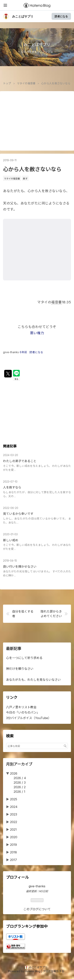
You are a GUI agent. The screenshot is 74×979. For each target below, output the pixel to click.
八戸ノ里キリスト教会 (21, 707)
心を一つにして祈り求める (24, 658)
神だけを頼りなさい (19, 669)
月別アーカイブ (19, 764)
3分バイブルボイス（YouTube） (28, 718)
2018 (13, 852)
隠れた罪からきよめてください (51, 614)
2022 (13, 822)
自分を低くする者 (22, 614)
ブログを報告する (53, 971)
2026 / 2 (20, 787)
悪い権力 (37, 333)
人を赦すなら (12, 487)
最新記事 (13, 648)
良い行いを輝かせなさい (19, 566)
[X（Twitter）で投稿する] (8, 373)
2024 (13, 807)
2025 (13, 799)
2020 (13, 837)
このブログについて (37, 909)
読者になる (61, 16)
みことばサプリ (22, 16)
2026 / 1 (19, 792)
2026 (13, 773)
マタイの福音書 (12, 178)
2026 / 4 (20, 778)
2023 (13, 814)
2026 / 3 (20, 782)
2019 (13, 845)
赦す (25, 178)
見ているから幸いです (18, 514)
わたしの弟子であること (19, 461)
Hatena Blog (32, 971)
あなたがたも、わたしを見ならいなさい (33, 680)
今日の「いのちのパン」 (23, 712)
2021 (13, 829)
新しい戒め (10, 540)
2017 (13, 860)
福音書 (56, 302)
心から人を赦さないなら (32, 169)
